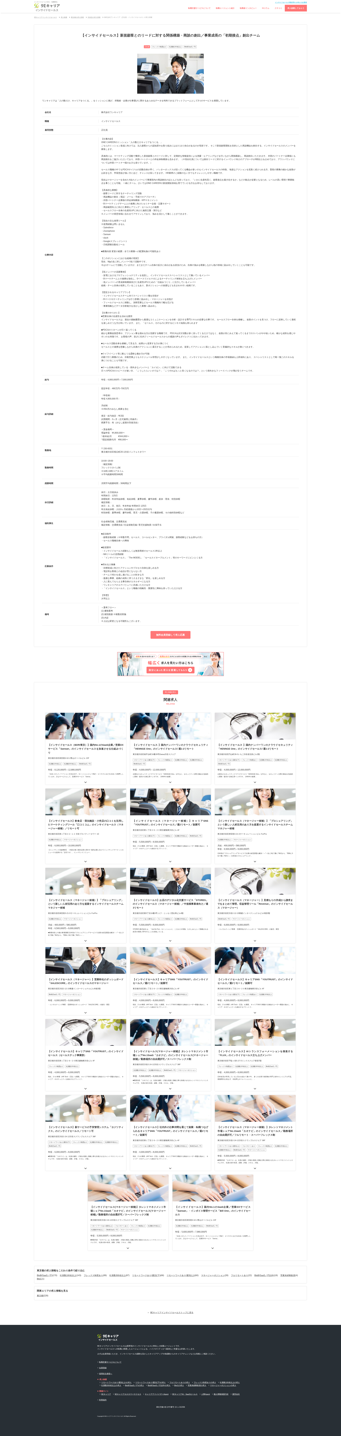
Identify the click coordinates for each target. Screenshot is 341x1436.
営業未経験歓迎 (287, 1275)
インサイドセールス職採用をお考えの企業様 (291, 2)
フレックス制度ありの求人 (205, 1382)
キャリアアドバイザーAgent (157, 1394)
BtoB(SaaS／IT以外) (264, 1275)
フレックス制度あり (93, 1275)
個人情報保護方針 (221, 1394)
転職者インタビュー (248, 8)
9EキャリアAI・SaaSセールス (185, 1394)
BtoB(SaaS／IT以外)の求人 (159, 1385)
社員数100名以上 (68, 1275)
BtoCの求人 (179, 1385)
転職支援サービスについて (199, 8)
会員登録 (103, 1368)
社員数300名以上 (117, 1275)
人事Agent (205, 1394)
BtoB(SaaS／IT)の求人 (134, 1385)
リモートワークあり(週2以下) (146, 1275)
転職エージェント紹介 (225, 8)
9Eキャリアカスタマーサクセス (128, 1394)
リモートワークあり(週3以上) (181, 1275)
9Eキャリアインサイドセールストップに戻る (171, 1312)
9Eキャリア (106, 1394)
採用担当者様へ (105, 1374)
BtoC (39, 1279)
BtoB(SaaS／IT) (44, 1275)
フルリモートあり (239, 1275)
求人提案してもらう (295, 8)
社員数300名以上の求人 (111, 1385)
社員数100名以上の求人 (230, 1382)
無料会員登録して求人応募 (170, 635)
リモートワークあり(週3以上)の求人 (116, 1382)
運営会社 (236, 1394)
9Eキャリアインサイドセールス (45, 17)
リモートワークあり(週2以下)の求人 (150, 1382)
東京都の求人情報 (77, 17)
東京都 (40, 1296)
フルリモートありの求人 (179, 1382)
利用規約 (103, 1400)
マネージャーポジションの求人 (223, 1385)
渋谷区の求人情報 (94, 17)
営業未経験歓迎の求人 (197, 1385)
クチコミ (278, 8)
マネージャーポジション (213, 1275)
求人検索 (64, 17)
